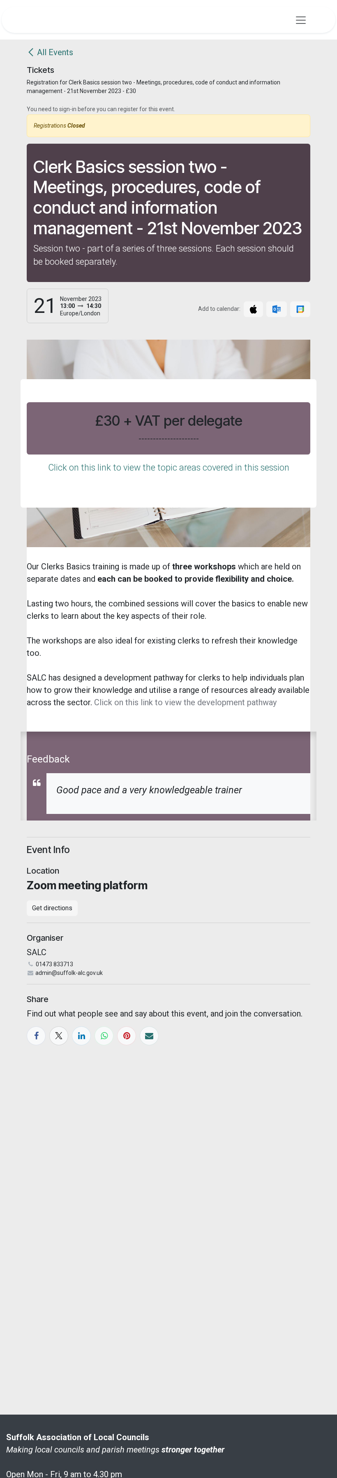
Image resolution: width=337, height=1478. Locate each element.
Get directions (52, 908)
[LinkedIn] (81, 1035)
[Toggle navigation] (300, 20)
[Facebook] (36, 1035)
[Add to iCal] (253, 309)
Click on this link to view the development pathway (185, 702)
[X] (58, 1035)
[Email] (149, 1035)
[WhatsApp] (104, 1035)
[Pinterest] (126, 1035)
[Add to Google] (300, 309)
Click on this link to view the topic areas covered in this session (168, 467)
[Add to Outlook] (276, 309)
